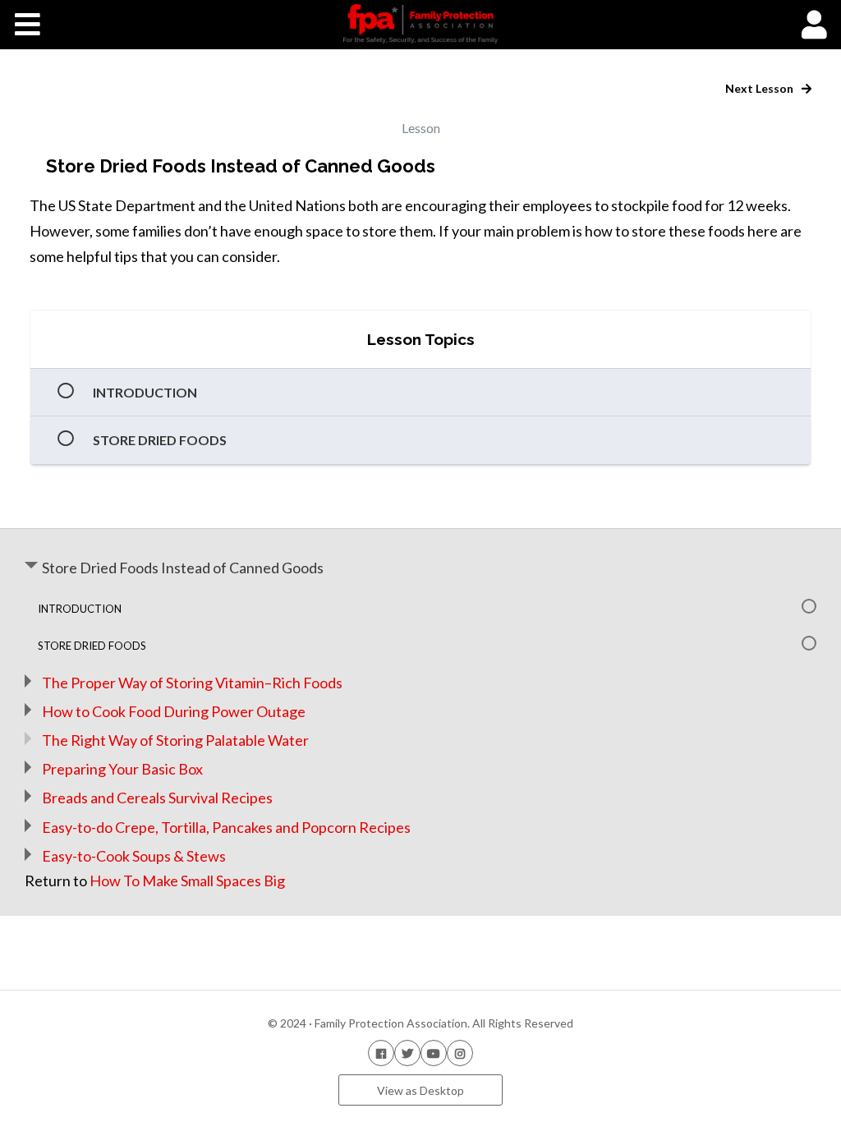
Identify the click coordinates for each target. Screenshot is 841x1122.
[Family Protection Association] (420, 24)
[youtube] (433, 1053)
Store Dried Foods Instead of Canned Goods (183, 568)
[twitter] (407, 1053)
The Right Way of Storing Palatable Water (175, 740)
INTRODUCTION (145, 392)
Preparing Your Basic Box (122, 769)
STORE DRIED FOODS (160, 440)
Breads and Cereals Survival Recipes (157, 798)
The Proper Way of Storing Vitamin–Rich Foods (192, 683)
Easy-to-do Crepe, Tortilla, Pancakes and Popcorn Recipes (226, 827)
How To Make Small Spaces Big (187, 880)
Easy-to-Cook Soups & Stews (134, 856)
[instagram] (460, 1053)
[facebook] (381, 1053)
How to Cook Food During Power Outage (174, 711)
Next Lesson (760, 88)
